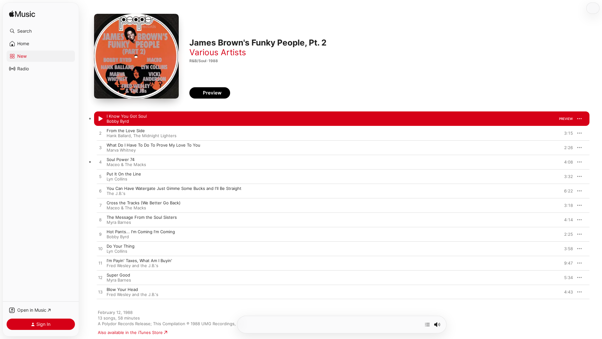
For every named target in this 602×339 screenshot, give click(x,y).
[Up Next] (427, 324)
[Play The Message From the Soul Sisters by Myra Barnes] (100, 220)
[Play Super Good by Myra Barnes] (100, 278)
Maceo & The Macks (126, 164)
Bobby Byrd (118, 121)
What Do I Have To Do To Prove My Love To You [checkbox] (153, 145)
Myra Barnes (119, 222)
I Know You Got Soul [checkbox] (127, 116)
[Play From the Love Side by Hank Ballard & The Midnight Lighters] (100, 133)
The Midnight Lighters (155, 135)
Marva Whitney (121, 150)
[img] (22, 14)
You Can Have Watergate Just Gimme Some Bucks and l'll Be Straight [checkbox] (174, 188)
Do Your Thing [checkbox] (121, 246)
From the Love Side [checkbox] (126, 130)
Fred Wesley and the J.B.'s (132, 265)
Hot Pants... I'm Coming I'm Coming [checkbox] (141, 231)
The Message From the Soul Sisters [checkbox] (142, 217)
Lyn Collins (117, 178)
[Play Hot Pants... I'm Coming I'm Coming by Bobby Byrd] (100, 234)
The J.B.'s (116, 193)
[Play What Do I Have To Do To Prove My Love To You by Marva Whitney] (100, 148)
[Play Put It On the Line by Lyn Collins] (100, 177)
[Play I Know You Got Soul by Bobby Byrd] (100, 119)
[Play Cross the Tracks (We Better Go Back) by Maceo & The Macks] (100, 205)
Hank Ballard (119, 135)
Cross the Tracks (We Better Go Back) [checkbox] (144, 202)
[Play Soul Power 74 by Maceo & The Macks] (100, 162)
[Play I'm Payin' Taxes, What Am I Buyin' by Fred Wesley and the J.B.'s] (100, 263)
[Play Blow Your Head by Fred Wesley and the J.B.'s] (100, 292)
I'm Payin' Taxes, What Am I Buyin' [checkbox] (139, 260)
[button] (41, 31)
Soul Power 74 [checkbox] (121, 159)
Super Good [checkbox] (118, 274)
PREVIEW (566, 119)
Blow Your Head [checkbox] (122, 289)
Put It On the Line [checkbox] (124, 173)
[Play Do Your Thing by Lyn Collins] (100, 249)
